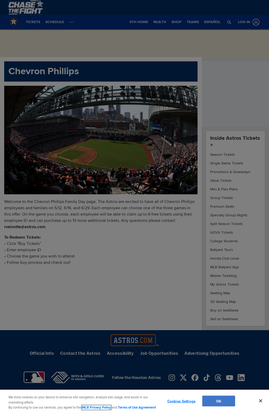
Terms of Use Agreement (137, 407)
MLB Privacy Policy (96, 407)
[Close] (260, 400)
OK (218, 401)
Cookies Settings (181, 401)
